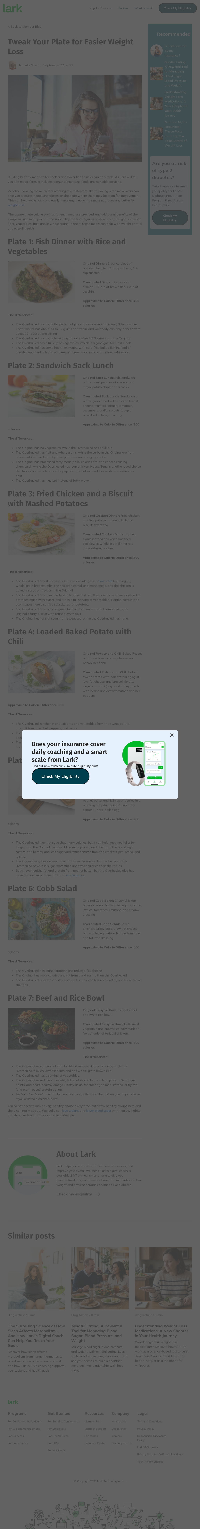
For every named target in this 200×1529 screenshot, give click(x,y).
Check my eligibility (60, 776)
